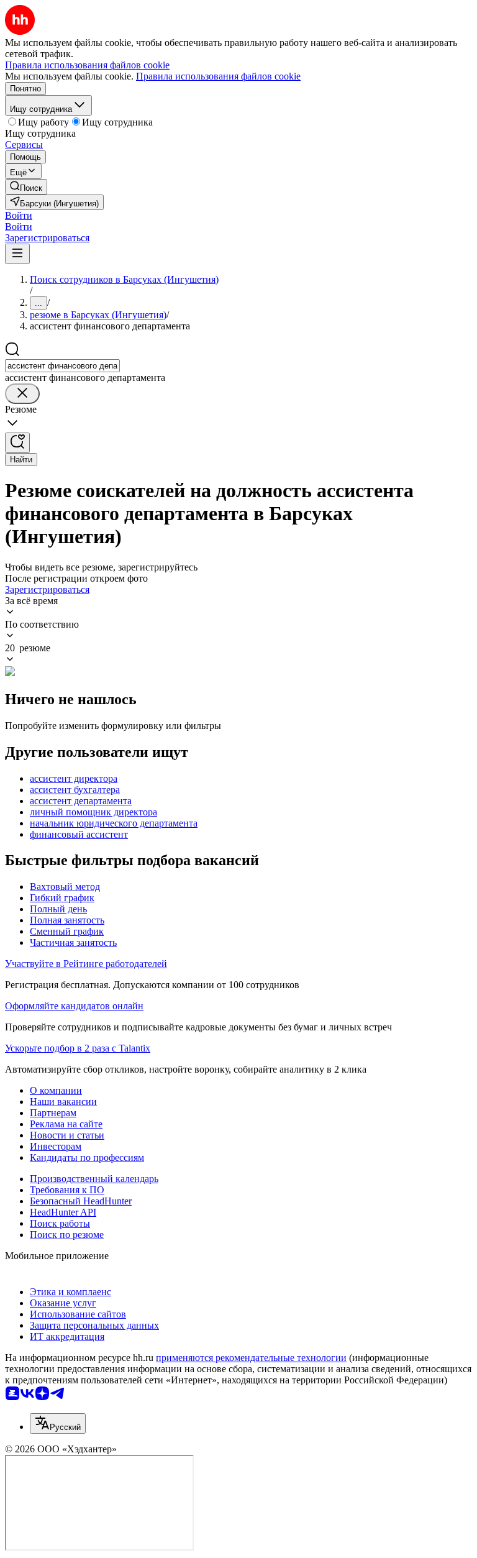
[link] (26, 187)
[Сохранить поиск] (17, 443)
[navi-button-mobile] (17, 254)
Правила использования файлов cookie (218, 76)
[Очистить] (22, 393)
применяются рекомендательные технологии (251, 1357)
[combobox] (62, 365)
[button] (18, 215)
